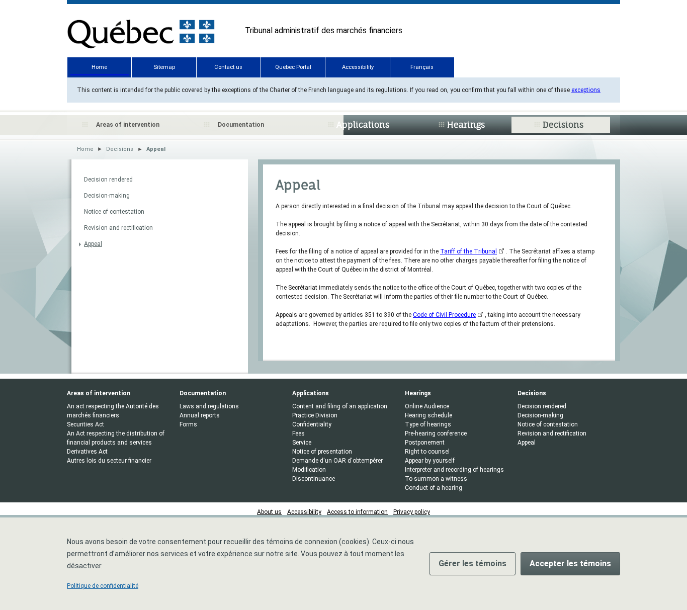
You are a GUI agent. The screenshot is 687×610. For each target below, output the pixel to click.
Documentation (241, 124)
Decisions (563, 125)
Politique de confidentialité (102, 585)
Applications (362, 125)
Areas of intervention (127, 124)
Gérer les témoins (472, 563)
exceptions (585, 90)
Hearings (466, 125)
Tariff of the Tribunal (468, 251)
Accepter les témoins (570, 563)
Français (422, 67)
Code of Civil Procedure (444, 314)
